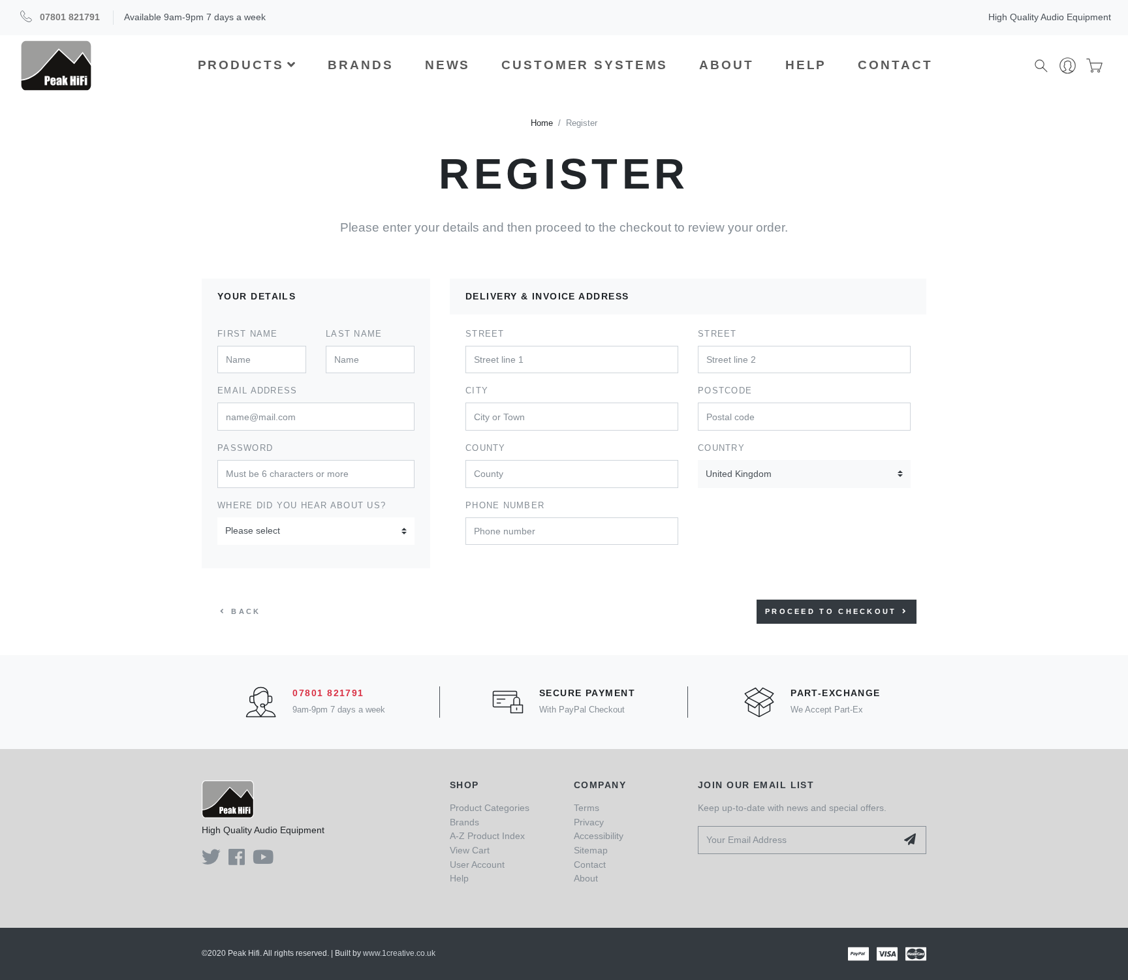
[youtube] (263, 860)
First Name (247, 334)
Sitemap (591, 850)
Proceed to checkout (831, 611)
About (726, 65)
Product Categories (489, 808)
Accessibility (598, 836)
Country (721, 448)
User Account (477, 864)
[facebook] (236, 860)
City (476, 390)
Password (245, 448)
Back (245, 611)
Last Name (354, 334)
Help (806, 65)
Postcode (725, 390)
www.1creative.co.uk (399, 953)
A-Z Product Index (487, 836)
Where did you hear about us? (301, 505)
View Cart (470, 850)
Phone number (504, 505)
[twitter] (211, 860)
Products (241, 65)
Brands (360, 65)
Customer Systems (584, 65)
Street (485, 334)
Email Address (257, 390)
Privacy (589, 822)
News (448, 65)
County (485, 448)
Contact (895, 65)
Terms (586, 808)
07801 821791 (70, 17)
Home (542, 123)
